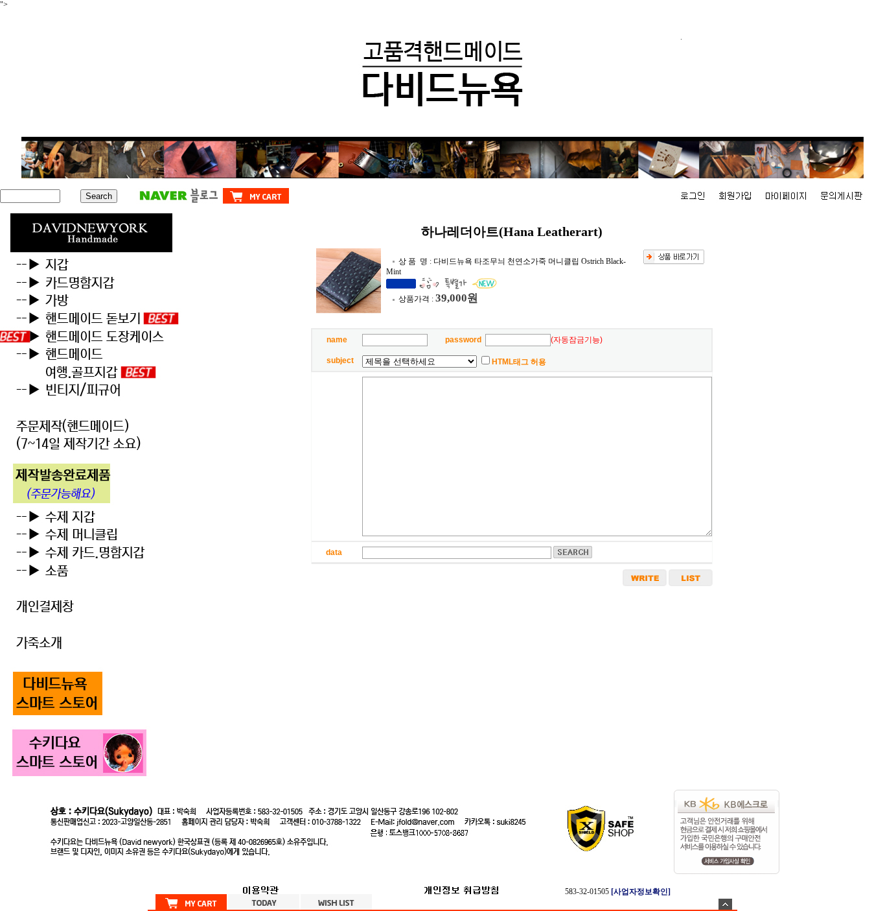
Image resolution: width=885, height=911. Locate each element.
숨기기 (725, 904)
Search (99, 196)
